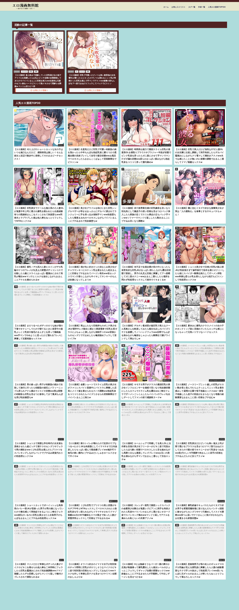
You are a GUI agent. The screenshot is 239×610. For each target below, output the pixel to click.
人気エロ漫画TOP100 (217, 7)
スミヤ (17, 71)
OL (76, 71)
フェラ (82, 71)
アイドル (24, 71)
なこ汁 (71, 71)
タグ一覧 (191, 7)
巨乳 (31, 71)
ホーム (166, 7)
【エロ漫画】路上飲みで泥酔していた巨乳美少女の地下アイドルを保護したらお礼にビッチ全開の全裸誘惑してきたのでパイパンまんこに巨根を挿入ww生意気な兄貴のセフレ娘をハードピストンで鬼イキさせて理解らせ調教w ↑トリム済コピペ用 (38, 80)
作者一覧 (201, 7)
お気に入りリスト (178, 7)
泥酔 (36, 71)
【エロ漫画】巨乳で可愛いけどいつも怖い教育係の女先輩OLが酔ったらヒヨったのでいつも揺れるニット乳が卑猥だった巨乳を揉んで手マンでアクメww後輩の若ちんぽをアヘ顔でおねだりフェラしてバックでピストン (92, 79)
